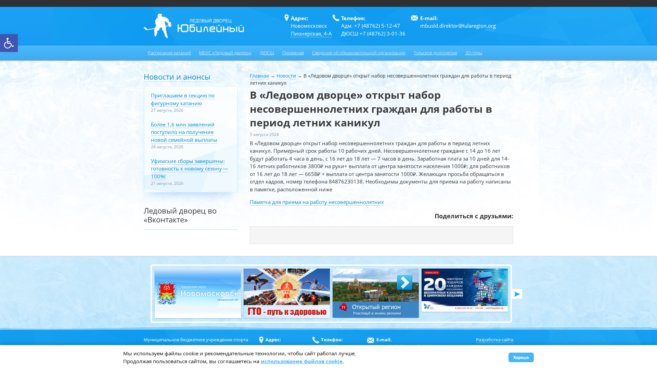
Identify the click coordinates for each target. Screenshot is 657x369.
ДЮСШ (267, 53)
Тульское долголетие (435, 53)
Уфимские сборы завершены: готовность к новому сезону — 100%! (189, 169)
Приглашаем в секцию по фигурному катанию (183, 99)
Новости (286, 75)
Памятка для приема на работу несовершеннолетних (317, 202)
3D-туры (473, 53)
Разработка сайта (494, 340)
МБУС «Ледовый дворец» (225, 53)
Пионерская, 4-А (311, 33)
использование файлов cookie (302, 361)
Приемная (293, 53)
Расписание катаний (169, 53)
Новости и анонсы (177, 76)
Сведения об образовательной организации (358, 53)
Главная (259, 75)
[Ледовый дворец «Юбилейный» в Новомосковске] (194, 26)
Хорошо (521, 357)
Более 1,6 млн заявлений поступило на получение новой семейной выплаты (184, 132)
